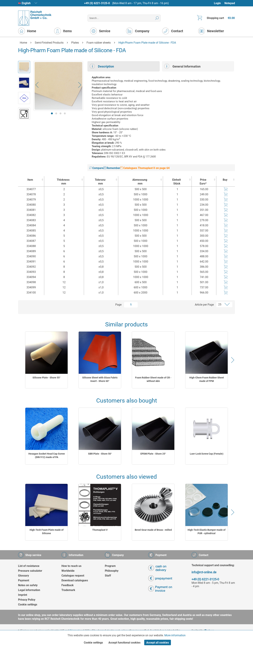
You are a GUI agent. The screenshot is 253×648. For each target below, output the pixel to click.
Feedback (67, 585)
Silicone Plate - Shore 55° (46, 377)
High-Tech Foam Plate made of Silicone (47, 531)
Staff (108, 575)
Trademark (68, 590)
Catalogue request (72, 575)
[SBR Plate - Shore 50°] (100, 429)
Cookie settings (27, 604)
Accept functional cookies (124, 642)
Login (217, 3)
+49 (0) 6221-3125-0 (97, 3)
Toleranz (100, 181)
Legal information (29, 590)
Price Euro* (203, 181)
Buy (225, 179)
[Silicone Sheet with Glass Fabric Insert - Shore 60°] (100, 353)
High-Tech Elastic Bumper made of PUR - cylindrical (206, 531)
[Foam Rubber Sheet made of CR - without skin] (153, 353)
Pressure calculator (30, 570)
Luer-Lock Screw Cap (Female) (206, 453)
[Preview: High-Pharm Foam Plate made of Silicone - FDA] (24, 67)
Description (106, 66)
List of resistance (28, 566)
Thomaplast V (100, 529)
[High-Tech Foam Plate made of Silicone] (46, 505)
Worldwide (68, 570)
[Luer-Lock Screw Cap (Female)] (206, 429)
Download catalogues (74, 580)
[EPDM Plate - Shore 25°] (153, 429)
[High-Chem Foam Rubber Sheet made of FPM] (206, 353)
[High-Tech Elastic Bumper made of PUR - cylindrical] (206, 505)
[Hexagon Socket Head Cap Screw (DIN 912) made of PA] (46, 429)
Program (110, 566)
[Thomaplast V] (100, 505)
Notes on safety (28, 585)
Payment (23, 580)
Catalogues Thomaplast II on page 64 (146, 168)
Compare (98, 168)
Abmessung (139, 181)
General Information (186, 66)
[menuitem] (219, 3)
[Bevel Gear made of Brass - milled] (153, 505)
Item (30, 179)
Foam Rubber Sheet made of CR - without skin (153, 379)
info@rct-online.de (204, 572)
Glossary (23, 575)
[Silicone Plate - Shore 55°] (46, 353)
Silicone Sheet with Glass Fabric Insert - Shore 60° (100, 379)
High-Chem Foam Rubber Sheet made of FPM (206, 379)
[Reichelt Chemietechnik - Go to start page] (35, 18)
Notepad (229, 3)
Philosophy (111, 570)
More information (175, 635)
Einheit (176, 181)
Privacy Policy (26, 599)
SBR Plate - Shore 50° (100, 453)
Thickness (63, 181)
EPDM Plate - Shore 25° (153, 453)
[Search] (157, 18)
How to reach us (71, 566)
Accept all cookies (157, 642)
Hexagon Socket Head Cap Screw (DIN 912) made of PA (46, 455)
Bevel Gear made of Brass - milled (153, 529)
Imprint (22, 594)
